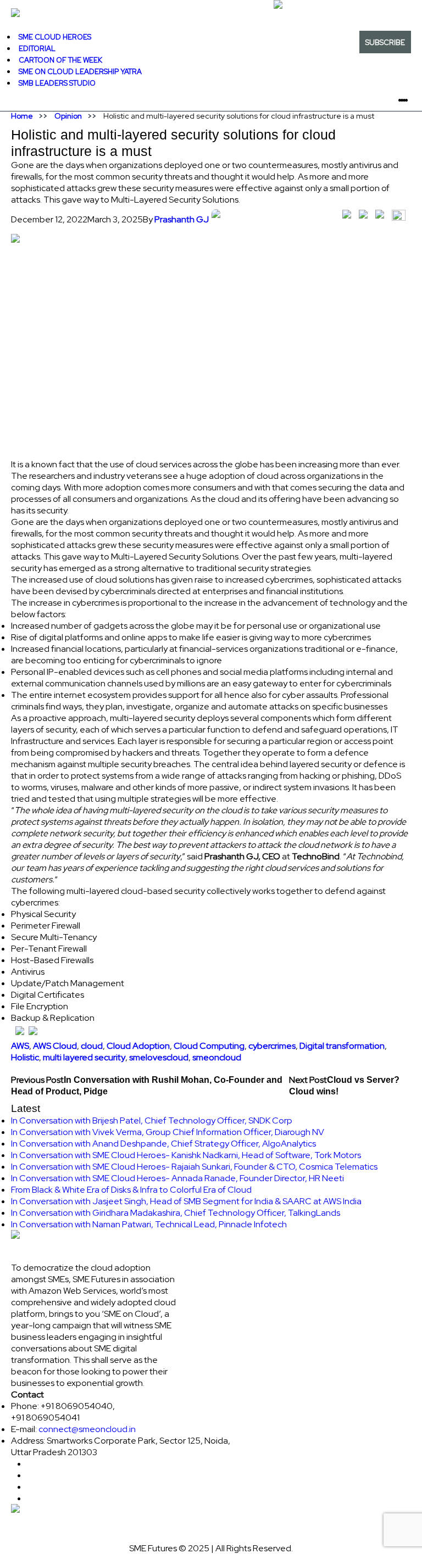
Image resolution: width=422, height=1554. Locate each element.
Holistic (25, 1057)
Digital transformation (342, 1046)
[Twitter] (411, 100)
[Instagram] (415, 100)
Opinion (68, 116)
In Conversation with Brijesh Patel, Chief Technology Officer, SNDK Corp (151, 1120)
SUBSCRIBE (385, 42)
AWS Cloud (55, 1046)
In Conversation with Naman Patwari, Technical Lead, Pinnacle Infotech (149, 1224)
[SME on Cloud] (211, 12)
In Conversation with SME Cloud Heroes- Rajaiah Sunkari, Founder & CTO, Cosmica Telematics (194, 1166)
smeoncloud (216, 1057)
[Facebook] (409, 100)
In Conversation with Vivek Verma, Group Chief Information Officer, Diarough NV (167, 1132)
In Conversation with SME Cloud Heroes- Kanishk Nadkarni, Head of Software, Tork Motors (186, 1155)
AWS (20, 1046)
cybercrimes (272, 1046)
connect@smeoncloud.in (87, 1429)
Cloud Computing (209, 1046)
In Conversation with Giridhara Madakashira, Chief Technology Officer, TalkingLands (175, 1212)
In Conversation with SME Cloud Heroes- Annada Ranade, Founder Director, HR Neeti (177, 1178)
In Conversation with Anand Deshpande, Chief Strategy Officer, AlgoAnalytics (163, 1143)
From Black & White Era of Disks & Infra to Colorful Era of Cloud (131, 1189)
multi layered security (84, 1057)
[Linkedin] (413, 100)
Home (22, 116)
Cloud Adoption (138, 1046)
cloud (92, 1046)
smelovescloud (158, 1057)
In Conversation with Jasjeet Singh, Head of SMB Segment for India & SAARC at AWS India (186, 1201)
